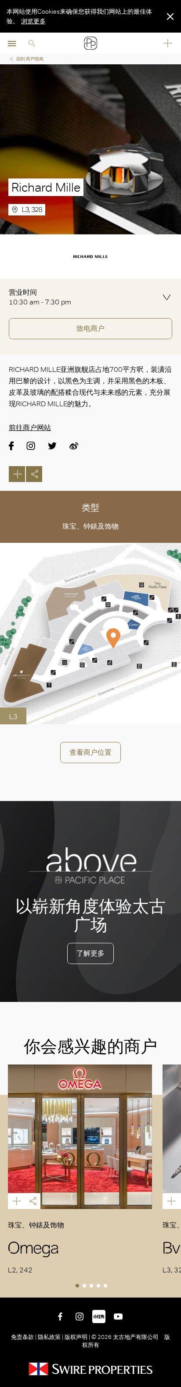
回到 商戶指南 (29, 59)
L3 (13, 716)
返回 (172, 1289)
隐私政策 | (50, 1337)
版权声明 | (77, 1337)
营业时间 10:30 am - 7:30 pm (40, 297)
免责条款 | (24, 1337)
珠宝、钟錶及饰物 (90, 526)
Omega (80, 1136)
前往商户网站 (30, 427)
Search (31, 43)
